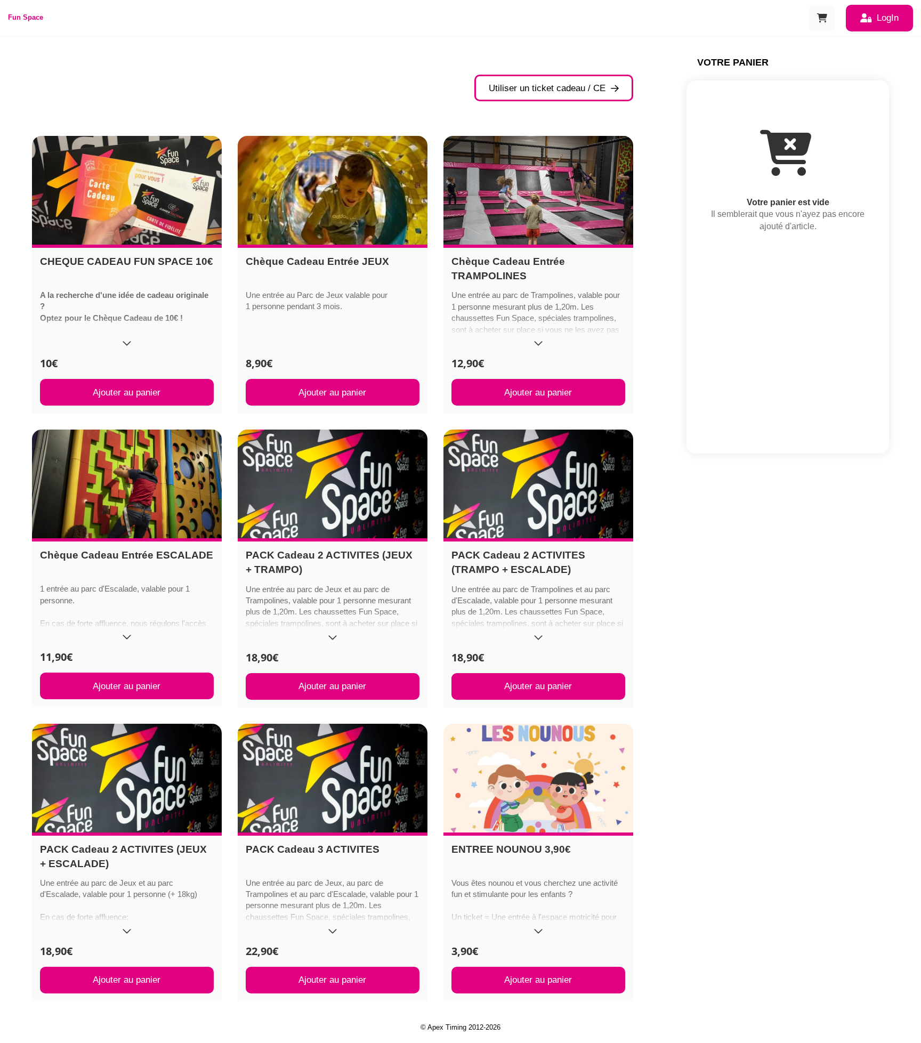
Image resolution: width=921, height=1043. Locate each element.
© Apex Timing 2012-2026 (460, 1027)
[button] (822, 18)
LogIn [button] (888, 18)
